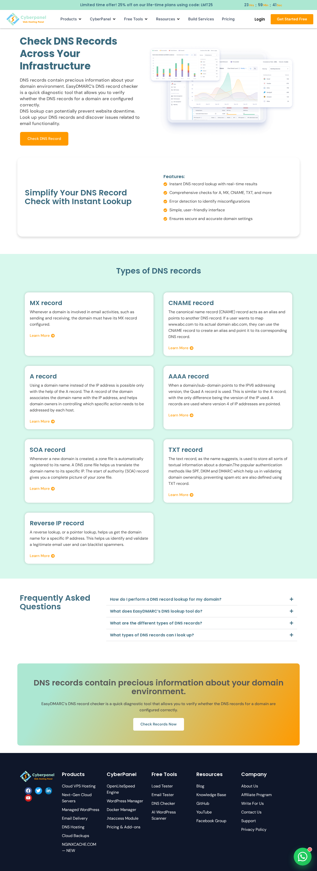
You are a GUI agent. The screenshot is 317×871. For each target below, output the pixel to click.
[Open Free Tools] (146, 19)
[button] (201, 599)
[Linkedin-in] (48, 790)
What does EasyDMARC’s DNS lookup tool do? (156, 611)
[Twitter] (38, 790)
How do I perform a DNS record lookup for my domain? (165, 599)
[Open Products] (80, 19)
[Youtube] (28, 798)
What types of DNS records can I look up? (152, 635)
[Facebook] (28, 790)
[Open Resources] (178, 19)
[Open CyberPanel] (114, 19)
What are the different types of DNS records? (156, 623)
